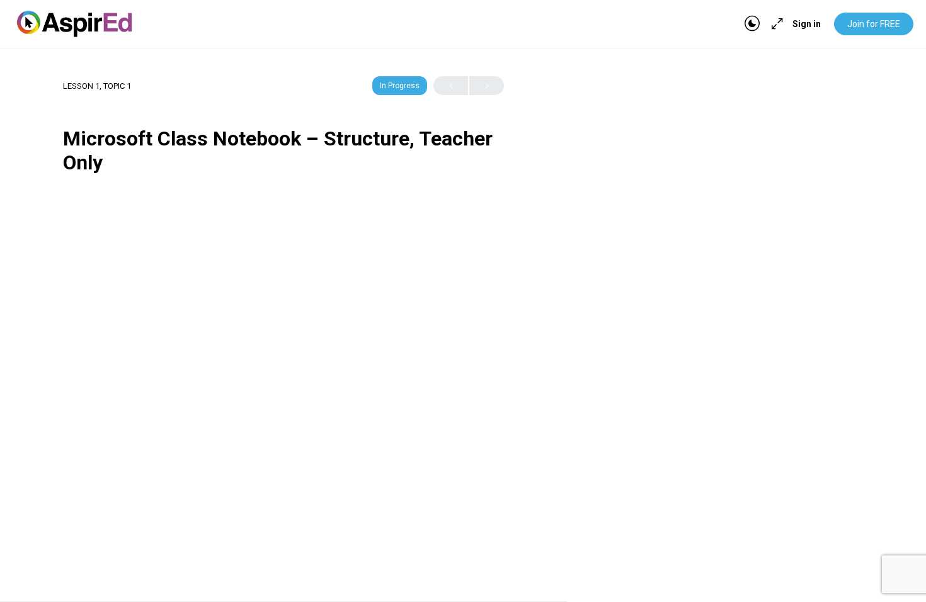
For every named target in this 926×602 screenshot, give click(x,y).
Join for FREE (873, 24)
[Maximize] (775, 23)
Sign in (806, 24)
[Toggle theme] (752, 23)
